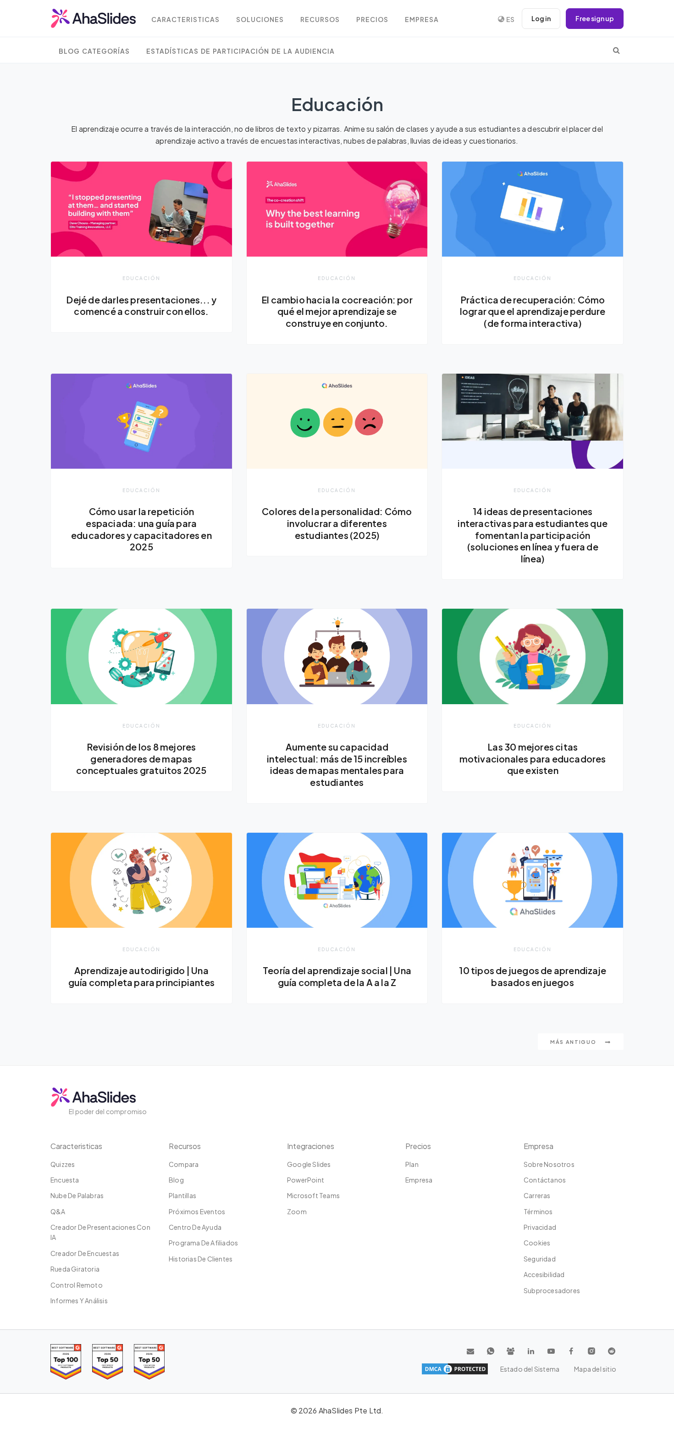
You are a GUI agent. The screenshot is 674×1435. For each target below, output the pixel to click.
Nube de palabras (77, 1195)
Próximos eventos (197, 1211)
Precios (372, 19)
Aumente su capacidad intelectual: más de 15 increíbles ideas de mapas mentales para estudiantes (337, 764)
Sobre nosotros (549, 1164)
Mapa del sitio (595, 1369)
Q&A (58, 1211)
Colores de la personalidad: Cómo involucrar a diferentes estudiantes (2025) (337, 523)
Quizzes (62, 1164)
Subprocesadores (552, 1290)
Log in (541, 18)
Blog (176, 1180)
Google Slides (309, 1164)
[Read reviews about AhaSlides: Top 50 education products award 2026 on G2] (107, 1361)
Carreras (537, 1195)
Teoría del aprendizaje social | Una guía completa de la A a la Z (337, 976)
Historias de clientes (200, 1259)
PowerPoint (305, 1180)
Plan (412, 1164)
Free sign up (594, 18)
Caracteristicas (185, 19)
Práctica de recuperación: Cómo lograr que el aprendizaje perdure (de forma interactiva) (533, 311)
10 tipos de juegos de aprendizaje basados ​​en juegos (532, 976)
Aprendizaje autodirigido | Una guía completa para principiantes (141, 976)
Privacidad (540, 1227)
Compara (184, 1164)
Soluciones (260, 19)
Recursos (320, 19)
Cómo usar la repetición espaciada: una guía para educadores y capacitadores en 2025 (141, 529)
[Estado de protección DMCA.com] (455, 1368)
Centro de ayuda (195, 1227)
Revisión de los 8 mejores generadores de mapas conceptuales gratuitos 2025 (141, 758)
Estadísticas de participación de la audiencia (240, 51)
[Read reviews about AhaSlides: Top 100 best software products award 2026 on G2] (65, 1361)
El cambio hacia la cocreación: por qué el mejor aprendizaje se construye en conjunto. (337, 311)
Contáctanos (545, 1180)
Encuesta (64, 1180)
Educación (141, 278)
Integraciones (310, 1146)
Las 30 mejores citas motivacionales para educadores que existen (532, 758)
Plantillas (182, 1195)
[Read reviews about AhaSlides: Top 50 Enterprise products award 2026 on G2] (149, 1361)
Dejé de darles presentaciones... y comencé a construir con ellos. (141, 305)
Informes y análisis (79, 1300)
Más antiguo (574, 1042)
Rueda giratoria (74, 1269)
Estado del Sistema (530, 1369)
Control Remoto (76, 1285)
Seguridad (540, 1259)
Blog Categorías (94, 51)
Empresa (422, 19)
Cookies (537, 1243)
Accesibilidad (544, 1274)
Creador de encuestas (84, 1253)
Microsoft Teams (313, 1195)
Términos (538, 1211)
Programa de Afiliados (203, 1243)
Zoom (297, 1211)
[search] (616, 50)
